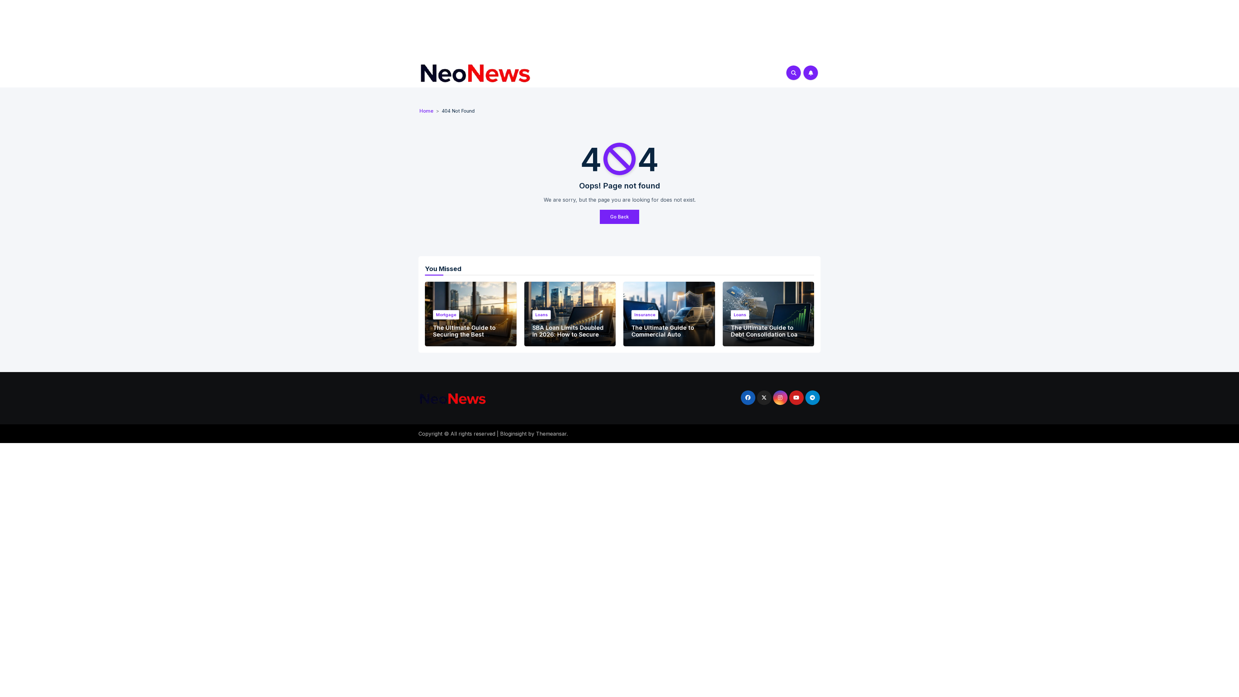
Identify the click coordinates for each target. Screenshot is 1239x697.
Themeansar (551, 433)
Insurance (644, 314)
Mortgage (446, 314)
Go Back (619, 216)
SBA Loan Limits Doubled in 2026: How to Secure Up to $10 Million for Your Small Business (568, 338)
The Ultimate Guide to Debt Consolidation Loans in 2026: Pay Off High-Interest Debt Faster (767, 338)
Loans (541, 314)
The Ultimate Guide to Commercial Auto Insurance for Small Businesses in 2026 (662, 338)
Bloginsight (513, 433)
